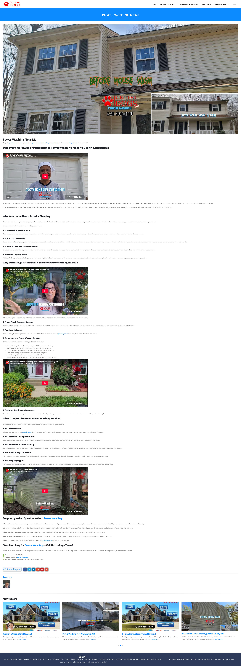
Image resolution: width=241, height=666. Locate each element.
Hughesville (119, 659)
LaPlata (142, 659)
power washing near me (70, 143)
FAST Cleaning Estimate (167, 4)
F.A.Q (234, 4)
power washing (19, 143)
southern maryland (54, 143)
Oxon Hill (158, 659)
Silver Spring (77, 662)
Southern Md (86, 662)
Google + (38, 569)
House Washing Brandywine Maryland (79, 634)
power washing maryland (31, 143)
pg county (11, 143)
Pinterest (42, 569)
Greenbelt (112, 659)
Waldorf (104, 662)
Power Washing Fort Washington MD (19, 634)
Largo (147, 659)
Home (154, 4)
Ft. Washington (103, 659)
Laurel (152, 659)
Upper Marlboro (95, 662)
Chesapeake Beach (58, 659)
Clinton (73, 659)
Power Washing (53, 518)
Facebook (25, 569)
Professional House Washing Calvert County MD (143, 633)
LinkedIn (33, 569)
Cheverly (67, 659)
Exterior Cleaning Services (189, 4)
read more (33, 639)
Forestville (94, 659)
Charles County (46, 659)
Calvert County (36, 659)
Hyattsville (136, 659)
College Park (80, 659)
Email (46, 569)
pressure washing (44, 143)
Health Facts (206, 4)
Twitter (29, 569)
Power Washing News (221, 4)
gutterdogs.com (63, 334)
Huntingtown (128, 659)
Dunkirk (87, 659)
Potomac (69, 662)
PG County (62, 662)
